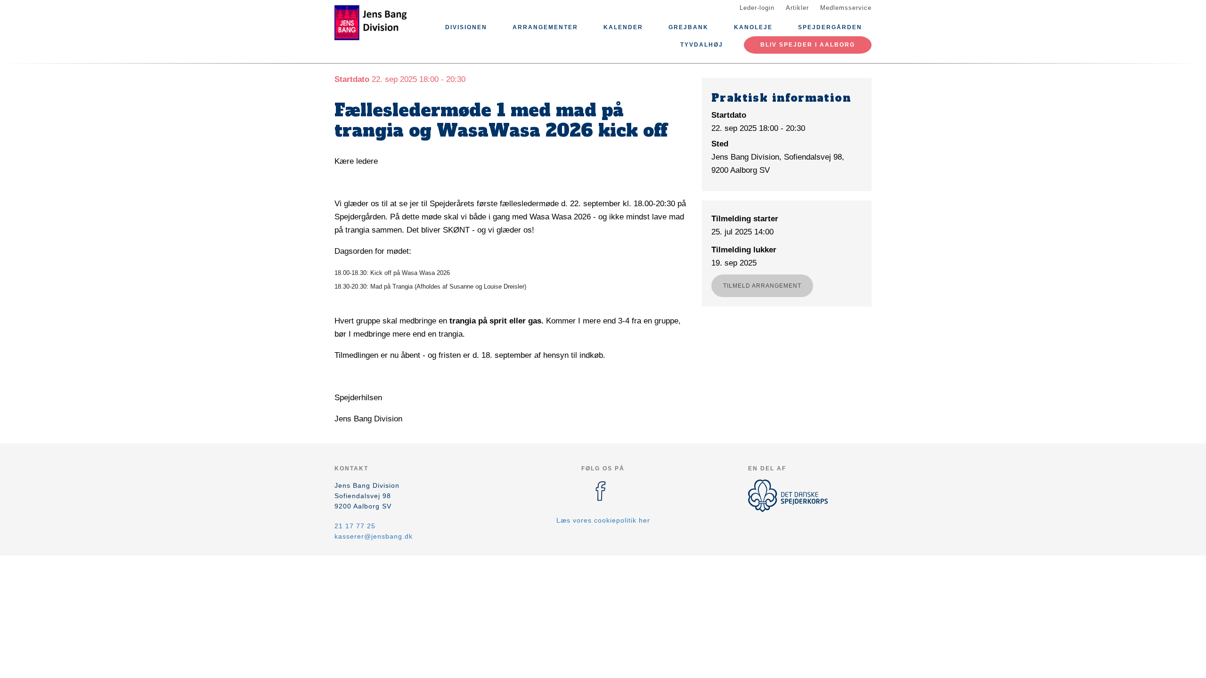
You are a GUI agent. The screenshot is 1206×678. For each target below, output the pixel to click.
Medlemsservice (846, 7)
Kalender (623, 27)
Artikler (797, 7)
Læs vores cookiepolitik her (603, 520)
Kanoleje (753, 27)
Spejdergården (830, 27)
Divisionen (466, 27)
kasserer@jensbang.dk (373, 536)
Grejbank (688, 27)
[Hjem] (376, 22)
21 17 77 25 (354, 526)
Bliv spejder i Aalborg (807, 44)
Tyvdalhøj (701, 44)
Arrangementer (545, 27)
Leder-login (757, 7)
